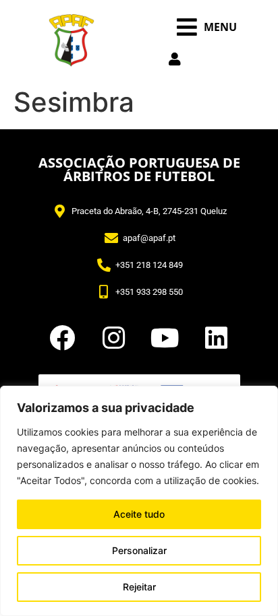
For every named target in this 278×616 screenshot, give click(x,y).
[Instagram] (113, 338)
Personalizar (139, 550)
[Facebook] (62, 338)
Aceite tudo (139, 514)
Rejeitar (139, 586)
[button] (207, 27)
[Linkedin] (216, 338)
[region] (139, 501)
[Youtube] (164, 338)
